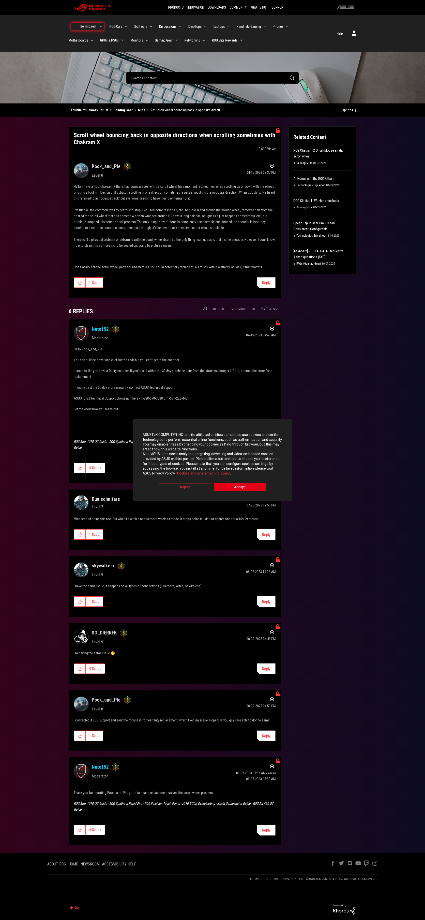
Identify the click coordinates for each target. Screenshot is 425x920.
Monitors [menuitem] (137, 40)
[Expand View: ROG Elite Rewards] (241, 40)
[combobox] (212, 78)
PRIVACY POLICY (293, 879)
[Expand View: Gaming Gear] (176, 40)
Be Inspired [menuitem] (88, 26)
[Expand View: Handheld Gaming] (264, 26)
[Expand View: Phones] (287, 26)
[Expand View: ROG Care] (126, 26)
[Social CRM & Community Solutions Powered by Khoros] (344, 909)
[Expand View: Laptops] (228, 26)
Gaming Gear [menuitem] (164, 40)
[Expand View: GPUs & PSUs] (122, 40)
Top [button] (77, 908)
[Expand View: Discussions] (180, 26)
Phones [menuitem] (278, 27)
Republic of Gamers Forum (88, 110)
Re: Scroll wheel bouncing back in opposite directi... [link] (186, 110)
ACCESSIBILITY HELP (119, 864)
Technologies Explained (310, 185)
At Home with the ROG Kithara (313, 179)
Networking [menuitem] (192, 40)
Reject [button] (185, 487)
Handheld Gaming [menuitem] (249, 27)
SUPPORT (278, 7)
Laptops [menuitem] (219, 27)
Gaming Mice (304, 163)
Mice (141, 110)
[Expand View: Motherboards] (92, 40)
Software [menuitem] (140, 27)
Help (340, 33)
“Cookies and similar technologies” (203, 473)
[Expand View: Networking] (203, 40)
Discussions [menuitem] (168, 27)
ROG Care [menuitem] (115, 27)
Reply (266, 283)
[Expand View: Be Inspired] (101, 27)
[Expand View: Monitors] (146, 40)
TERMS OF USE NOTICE (264, 879)
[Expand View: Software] (151, 26)
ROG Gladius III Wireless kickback (316, 201)
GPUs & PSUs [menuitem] (109, 40)
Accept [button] (240, 487)
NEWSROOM (90, 864)
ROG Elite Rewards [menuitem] (225, 40)
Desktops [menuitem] (195, 27)
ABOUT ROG (56, 864)
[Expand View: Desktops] (205, 26)
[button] (80, 283)
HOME (73, 864)
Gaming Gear (123, 110)
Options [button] (347, 110)
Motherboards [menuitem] (78, 40)
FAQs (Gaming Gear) (308, 263)
